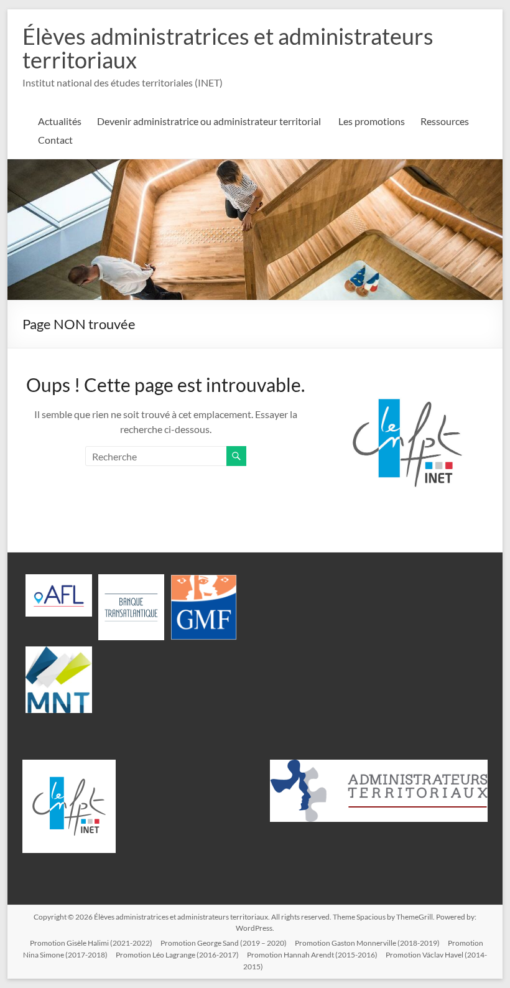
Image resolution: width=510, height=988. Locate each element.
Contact (55, 140)
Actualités (59, 121)
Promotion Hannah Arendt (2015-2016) (312, 954)
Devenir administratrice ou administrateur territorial (210, 121)
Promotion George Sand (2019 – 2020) (223, 943)
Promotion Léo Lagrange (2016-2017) (177, 954)
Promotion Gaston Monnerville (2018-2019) (367, 943)
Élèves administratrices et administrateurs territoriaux (228, 47)
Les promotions (371, 121)
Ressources (444, 121)
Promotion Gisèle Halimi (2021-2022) (91, 943)
